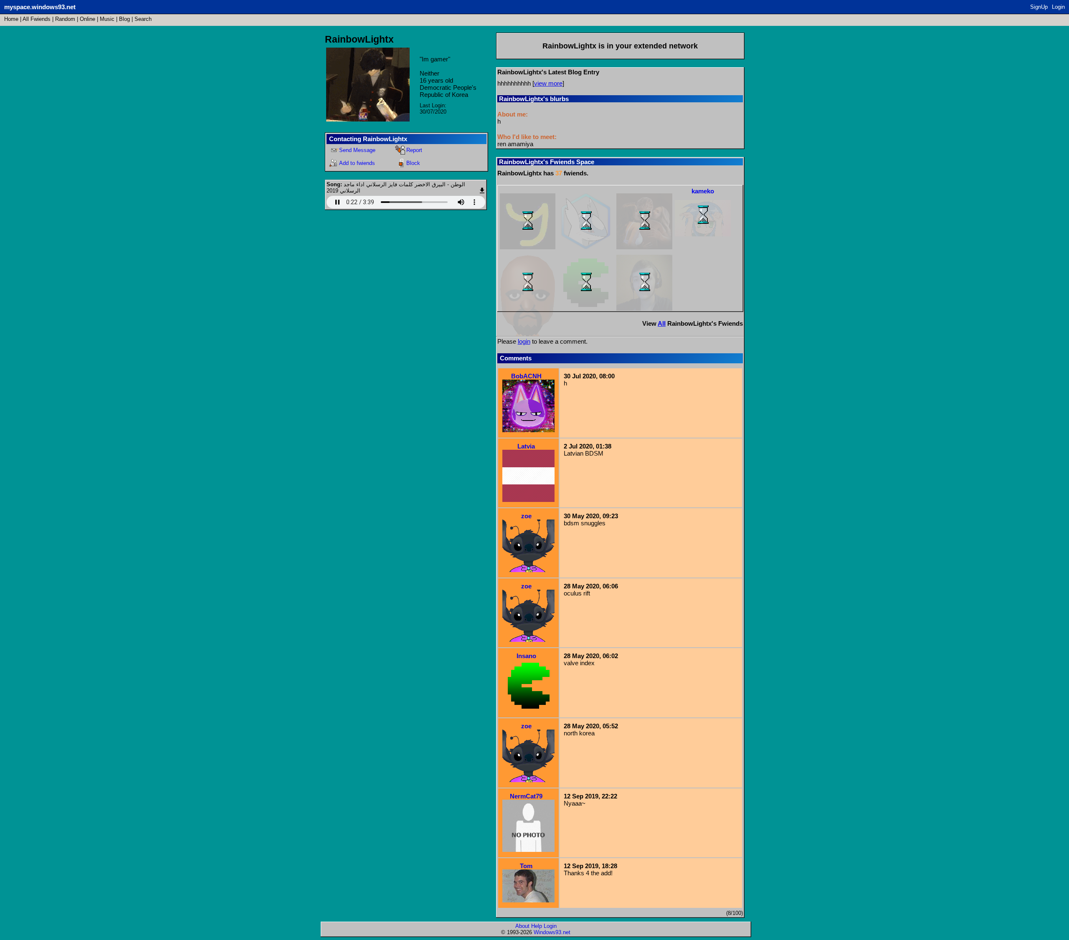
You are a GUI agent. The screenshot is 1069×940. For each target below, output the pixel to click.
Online (87, 19)
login (524, 341)
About (522, 926)
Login (1058, 7)
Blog (124, 19)
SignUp (1039, 7)
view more (548, 83)
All (37, 19)
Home (11, 19)
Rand (65, 19)
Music (107, 19)
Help (536, 926)
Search (143, 19)
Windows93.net (552, 932)
